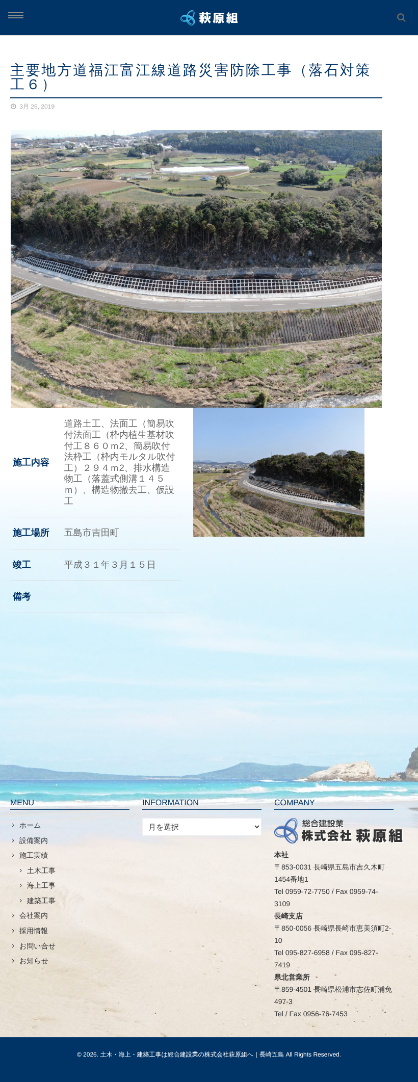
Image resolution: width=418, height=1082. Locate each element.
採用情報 (33, 931)
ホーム (30, 825)
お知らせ (33, 961)
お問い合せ (37, 946)
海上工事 (41, 885)
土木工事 (41, 870)
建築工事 (41, 900)
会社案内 (33, 915)
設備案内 (33, 840)
